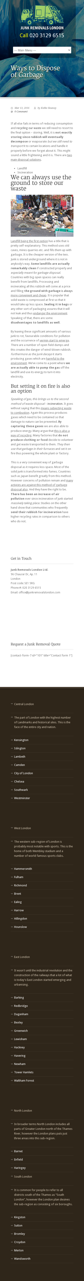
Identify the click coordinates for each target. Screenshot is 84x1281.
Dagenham (21, 1014)
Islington (20, 748)
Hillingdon (20, 918)
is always (67, 291)
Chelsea (19, 781)
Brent (17, 893)
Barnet (18, 1151)
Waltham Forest (24, 1080)
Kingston (19, 1217)
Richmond (20, 885)
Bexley (18, 1022)
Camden (19, 765)
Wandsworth (22, 1258)
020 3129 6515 (47, 35)
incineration (54, 403)
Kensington (21, 740)
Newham (20, 1064)
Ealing (18, 902)
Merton (19, 1250)
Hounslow (20, 927)
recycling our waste (29, 128)
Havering (20, 1055)
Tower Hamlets (23, 1072)
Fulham (18, 877)
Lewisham (20, 1039)
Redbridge (21, 1006)
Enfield (18, 1159)
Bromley (19, 1233)
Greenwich (21, 1030)
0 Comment (21, 111)
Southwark (21, 789)
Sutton (18, 1225)
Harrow (19, 910)
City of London (23, 773)
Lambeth (19, 756)
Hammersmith (23, 868)
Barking (19, 997)
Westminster (22, 798)
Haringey (20, 1168)
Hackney (19, 1047)
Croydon (19, 1242)
